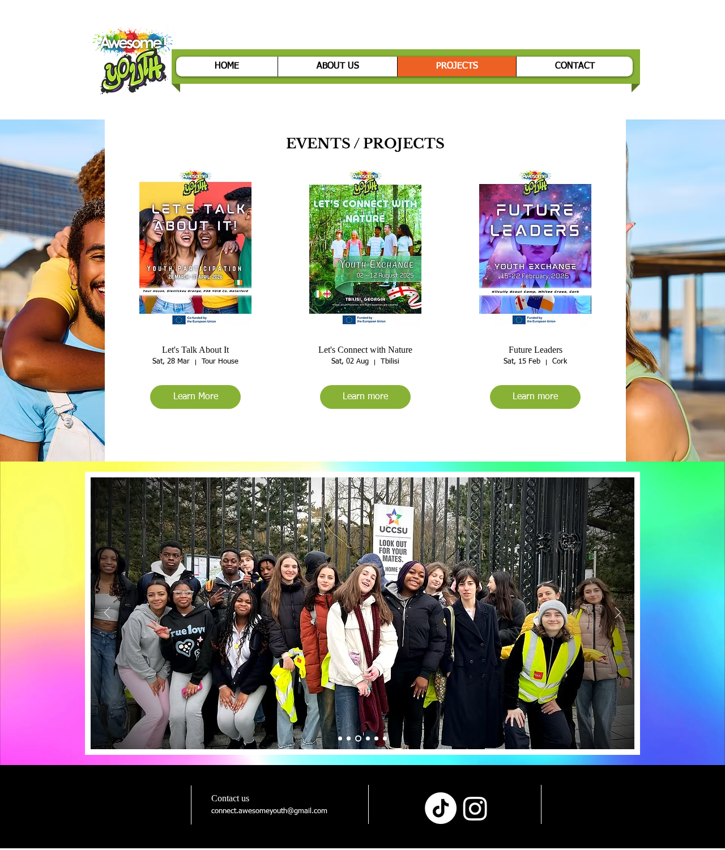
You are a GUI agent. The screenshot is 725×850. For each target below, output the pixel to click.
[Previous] (107, 613)
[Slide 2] (349, 739)
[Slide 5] (376, 739)
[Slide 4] (367, 739)
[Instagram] (475, 808)
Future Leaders (535, 349)
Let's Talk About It (195, 349)
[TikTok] (441, 808)
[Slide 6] (385, 739)
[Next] (618, 613)
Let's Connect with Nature (365, 349)
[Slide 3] (357, 739)
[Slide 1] (340, 739)
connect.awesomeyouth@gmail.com (269, 811)
